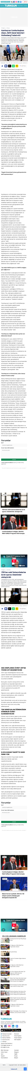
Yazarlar (4, 1041)
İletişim (16, 1058)
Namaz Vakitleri (6, 1037)
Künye (15, 1056)
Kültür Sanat (4, 1052)
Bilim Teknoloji (4, 1050)
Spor (2, 1054)
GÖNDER (14, 459)
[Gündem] (14, 500)
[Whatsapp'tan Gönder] (13, 66)
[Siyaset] (14, 522)
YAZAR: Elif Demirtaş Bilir (17, 62)
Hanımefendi (4, 1058)
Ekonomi (16, 1034)
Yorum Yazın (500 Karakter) (7, 448)
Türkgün (3, 28)
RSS (5, 1065)
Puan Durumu (6, 1039)
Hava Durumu (6, 1036)
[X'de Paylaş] (9, 66)
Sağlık (15, 1054)
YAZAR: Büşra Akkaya (18, 605)
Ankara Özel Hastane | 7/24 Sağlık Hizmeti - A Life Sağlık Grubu (7, 1045)
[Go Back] (25, 1068)
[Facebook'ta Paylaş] (5, 66)
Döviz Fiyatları (17, 1036)
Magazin (16, 1052)
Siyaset (3, 1056)
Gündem (9, 569)
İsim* (2, 442)
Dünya (8, 28)
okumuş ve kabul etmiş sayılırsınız (12, 463)
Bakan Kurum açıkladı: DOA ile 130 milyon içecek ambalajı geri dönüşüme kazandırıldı (13, 896)
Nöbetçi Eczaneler (7, 1034)
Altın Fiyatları (17, 1039)
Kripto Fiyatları (18, 1037)
